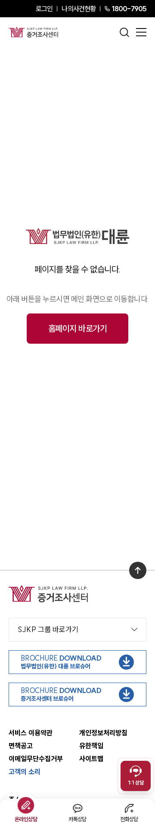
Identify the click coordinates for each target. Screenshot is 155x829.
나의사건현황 (79, 8)
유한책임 (91, 745)
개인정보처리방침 (103, 732)
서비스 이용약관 (31, 732)
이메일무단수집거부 (36, 758)
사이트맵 (91, 758)
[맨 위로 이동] (137, 570)
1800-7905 (129, 8)
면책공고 (21, 745)
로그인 (44, 8)
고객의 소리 (24, 771)
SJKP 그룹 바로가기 (48, 629)
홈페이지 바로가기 (77, 328)
